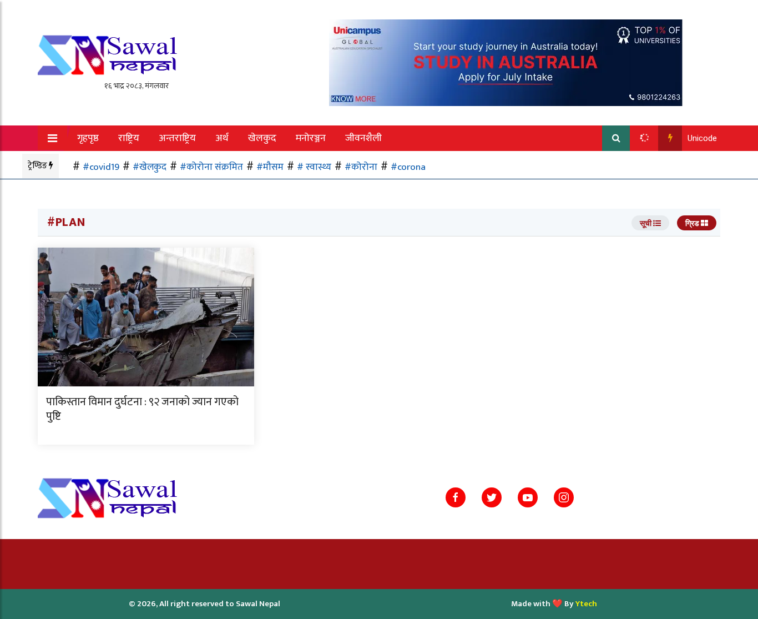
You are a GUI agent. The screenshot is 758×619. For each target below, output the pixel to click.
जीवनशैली (363, 138)
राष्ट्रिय (128, 138)
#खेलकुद (149, 167)
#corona (408, 167)
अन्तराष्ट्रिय (177, 138)
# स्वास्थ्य (314, 167)
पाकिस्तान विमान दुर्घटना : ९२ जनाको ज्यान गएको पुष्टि (142, 409)
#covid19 (101, 167)
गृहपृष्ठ (88, 138)
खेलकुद (262, 138)
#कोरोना (361, 167)
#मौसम (270, 167)
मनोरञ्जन (311, 138)
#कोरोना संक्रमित (211, 167)
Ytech (586, 604)
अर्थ (222, 138)
